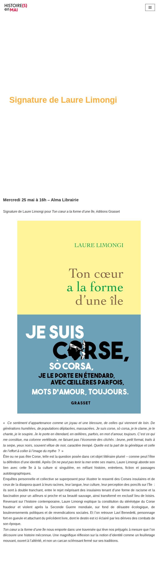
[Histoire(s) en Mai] (16, 7)
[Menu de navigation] (150, 7)
